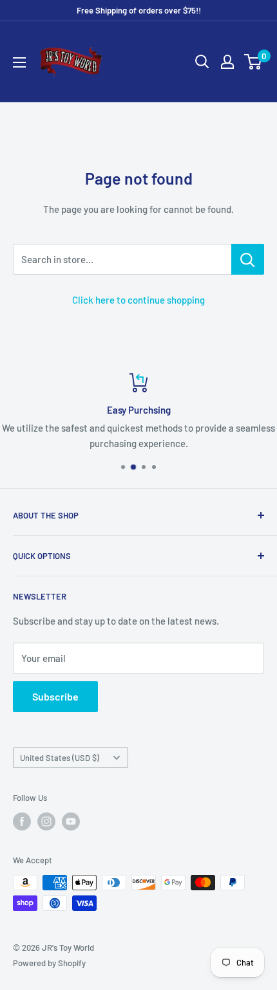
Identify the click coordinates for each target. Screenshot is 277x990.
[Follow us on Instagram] (46, 821)
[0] (253, 61)
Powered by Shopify (49, 963)
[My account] (227, 62)
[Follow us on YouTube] (71, 821)
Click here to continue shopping (138, 300)
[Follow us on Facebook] (22, 821)
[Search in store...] (247, 259)
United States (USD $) (59, 758)
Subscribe (55, 696)
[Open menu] (19, 62)
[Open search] (202, 62)
